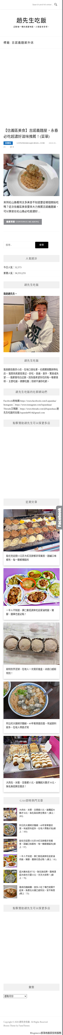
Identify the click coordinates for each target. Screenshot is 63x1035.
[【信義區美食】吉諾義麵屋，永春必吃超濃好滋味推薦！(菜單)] (31, 174)
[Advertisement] (31, 92)
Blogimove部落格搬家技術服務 (45, 1033)
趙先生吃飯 (31, 20)
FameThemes (24, 1025)
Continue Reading (27, 222)
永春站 (8, 143)
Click (59, 517)
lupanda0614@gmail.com (31, 143)
